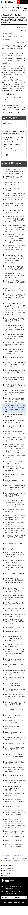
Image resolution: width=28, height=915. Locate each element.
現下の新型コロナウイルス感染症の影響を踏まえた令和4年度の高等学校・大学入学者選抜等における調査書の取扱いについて (14, 503)
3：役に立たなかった (10, 141)
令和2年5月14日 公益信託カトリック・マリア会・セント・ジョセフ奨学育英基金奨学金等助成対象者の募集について (14, 328)
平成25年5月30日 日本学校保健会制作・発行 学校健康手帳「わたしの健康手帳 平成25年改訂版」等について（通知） (15, 248)
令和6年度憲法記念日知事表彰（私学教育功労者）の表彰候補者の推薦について (15, 801)
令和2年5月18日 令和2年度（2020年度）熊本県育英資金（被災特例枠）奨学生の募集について (15, 336)
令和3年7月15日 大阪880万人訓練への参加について (14, 475)
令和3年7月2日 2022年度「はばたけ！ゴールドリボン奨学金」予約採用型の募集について (14, 468)
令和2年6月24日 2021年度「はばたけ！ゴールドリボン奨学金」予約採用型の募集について (14, 351)
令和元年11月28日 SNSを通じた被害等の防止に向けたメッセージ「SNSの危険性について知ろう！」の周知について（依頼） (15, 306)
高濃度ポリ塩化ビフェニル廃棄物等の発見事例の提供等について (14, 561)
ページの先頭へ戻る (25, 881)
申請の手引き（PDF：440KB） (15, 102)
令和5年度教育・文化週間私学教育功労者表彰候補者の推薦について (15, 781)
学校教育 (17, 855)
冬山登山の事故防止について (13, 549)
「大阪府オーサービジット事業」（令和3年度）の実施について (14, 462)
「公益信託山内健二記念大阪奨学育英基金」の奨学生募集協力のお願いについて (14, 756)
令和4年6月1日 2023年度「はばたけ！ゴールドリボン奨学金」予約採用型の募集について (14, 638)
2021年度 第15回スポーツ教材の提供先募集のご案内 (15, 426)
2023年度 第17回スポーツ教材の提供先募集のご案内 (15, 733)
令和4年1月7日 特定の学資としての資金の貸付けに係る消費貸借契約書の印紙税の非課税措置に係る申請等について (15, 581)
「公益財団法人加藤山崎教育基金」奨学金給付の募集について (14, 762)
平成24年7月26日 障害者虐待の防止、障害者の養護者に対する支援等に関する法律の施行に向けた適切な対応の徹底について (14, 219)
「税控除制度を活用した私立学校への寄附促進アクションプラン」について (14, 205)
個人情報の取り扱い (6, 873)
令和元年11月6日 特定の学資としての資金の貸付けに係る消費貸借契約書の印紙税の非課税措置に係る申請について (15, 296)
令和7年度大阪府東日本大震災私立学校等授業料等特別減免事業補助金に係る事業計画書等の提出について (15, 171)
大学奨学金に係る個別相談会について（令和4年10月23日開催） (14, 684)
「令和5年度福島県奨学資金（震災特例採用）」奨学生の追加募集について (15, 814)
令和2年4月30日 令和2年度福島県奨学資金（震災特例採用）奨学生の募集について (14, 320)
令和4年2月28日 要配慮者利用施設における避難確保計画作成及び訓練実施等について (15, 597)
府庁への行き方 (4, 897)
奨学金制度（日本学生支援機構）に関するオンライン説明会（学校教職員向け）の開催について (14, 621)
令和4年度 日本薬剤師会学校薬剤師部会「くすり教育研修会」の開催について (15, 704)
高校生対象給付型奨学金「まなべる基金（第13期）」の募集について (14, 820)
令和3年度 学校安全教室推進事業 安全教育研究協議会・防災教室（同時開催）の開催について (14, 530)
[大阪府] (8, 2)
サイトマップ (5, 875)
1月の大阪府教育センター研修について (15, 574)
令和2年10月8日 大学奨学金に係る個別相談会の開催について (15, 385)
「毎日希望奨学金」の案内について (14, 627)
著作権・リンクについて (7, 868)
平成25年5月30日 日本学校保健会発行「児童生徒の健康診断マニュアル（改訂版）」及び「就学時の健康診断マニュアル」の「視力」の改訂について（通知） (15, 238)
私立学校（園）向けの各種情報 (16, 857)
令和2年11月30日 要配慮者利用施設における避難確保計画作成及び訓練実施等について (15, 392)
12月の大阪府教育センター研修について (14, 544)
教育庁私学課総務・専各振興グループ (12, 123)
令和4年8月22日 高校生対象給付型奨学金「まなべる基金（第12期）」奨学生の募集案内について (15, 672)
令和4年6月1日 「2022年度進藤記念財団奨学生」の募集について (14, 645)
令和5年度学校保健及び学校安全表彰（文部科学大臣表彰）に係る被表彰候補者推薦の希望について (15, 769)
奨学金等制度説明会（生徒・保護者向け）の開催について (14, 183)
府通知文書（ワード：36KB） (15, 94)
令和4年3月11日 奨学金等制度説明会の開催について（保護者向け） (15, 615)
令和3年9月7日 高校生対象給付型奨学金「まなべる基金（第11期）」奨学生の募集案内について (15, 487)
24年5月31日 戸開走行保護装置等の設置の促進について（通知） (15, 211)
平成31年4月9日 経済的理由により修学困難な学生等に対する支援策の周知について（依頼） (14, 275)
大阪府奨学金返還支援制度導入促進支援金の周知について (14, 794)
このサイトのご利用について (8, 865)
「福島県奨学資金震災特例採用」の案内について (14, 632)
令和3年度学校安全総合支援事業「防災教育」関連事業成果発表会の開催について (15, 567)
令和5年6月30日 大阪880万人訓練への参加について (14, 776)
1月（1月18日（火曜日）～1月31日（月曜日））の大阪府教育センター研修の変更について (14, 590)
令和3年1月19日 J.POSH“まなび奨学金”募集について (15, 415)
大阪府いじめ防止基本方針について (14, 836)
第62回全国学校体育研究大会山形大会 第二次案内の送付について (14, 832)
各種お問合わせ (18, 897)
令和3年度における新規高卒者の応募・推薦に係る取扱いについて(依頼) (15, 432)
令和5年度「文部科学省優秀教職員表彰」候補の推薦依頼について (15, 826)
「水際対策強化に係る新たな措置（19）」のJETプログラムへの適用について (15, 537)
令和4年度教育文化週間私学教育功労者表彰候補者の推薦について (15, 660)
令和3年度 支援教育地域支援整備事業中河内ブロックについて (15, 523)
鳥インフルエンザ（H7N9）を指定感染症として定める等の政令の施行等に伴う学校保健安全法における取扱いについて (15, 228)
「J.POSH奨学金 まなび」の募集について (15, 177)
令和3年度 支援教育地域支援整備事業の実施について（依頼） (15, 456)
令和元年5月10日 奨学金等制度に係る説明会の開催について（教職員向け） (15, 282)
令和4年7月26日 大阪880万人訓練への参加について (14, 665)
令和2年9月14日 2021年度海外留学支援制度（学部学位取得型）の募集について (15, 372)
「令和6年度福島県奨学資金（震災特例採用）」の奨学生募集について (15, 194)
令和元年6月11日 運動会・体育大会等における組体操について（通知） (15, 289)
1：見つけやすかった (10, 148)
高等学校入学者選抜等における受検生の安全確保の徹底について (14, 716)
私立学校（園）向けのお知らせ (13, 164)
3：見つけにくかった (10, 150)
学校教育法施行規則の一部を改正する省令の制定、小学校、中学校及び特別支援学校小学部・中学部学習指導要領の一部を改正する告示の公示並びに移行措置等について (14, 258)
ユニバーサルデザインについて (9, 870)
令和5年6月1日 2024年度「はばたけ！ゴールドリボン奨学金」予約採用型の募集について (14, 788)
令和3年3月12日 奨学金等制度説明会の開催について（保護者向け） (15, 421)
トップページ (3, 855)
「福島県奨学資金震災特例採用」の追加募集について (14, 678)
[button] (18, 2)
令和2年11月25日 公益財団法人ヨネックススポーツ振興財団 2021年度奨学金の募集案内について (15, 399)
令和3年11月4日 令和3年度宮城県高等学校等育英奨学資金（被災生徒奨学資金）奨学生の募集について (15, 517)
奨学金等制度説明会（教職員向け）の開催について (14, 189)
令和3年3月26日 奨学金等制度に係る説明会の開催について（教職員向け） (15, 439)
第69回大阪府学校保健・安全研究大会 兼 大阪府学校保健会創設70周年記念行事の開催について (15, 554)
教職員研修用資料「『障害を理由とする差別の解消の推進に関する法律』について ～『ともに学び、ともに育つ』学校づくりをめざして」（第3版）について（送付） (14, 448)
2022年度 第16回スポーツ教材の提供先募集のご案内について (15, 609)
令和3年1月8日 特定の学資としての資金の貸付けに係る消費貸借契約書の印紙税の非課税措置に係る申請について (15, 408)
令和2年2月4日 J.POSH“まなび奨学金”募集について (15, 313)
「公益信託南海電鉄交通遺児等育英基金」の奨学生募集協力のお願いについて (14, 749)
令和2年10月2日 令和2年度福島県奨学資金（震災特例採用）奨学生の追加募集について (14, 379)
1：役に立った (8, 139)
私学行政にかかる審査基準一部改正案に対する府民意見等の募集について (14, 846)
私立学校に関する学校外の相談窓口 (14, 840)
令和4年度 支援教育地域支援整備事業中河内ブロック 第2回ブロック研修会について (15, 696)
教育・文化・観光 (10, 855)
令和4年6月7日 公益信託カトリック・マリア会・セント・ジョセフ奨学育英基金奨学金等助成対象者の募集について (15, 652)
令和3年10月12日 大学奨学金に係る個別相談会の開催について (14, 510)
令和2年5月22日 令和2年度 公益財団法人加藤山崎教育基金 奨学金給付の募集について (15, 344)
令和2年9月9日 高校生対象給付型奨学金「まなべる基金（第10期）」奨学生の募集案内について (15, 364)
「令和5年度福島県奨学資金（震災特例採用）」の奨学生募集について (15, 738)
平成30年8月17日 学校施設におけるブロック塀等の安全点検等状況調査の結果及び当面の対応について (15, 268)
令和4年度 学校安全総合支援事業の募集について (15, 603)
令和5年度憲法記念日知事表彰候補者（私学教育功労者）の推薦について (15, 690)
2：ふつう (17, 139)
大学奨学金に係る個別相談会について (14, 807)
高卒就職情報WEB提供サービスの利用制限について (15, 481)
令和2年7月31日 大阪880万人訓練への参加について (14, 358)
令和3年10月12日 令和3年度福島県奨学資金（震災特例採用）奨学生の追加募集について (15, 495)
